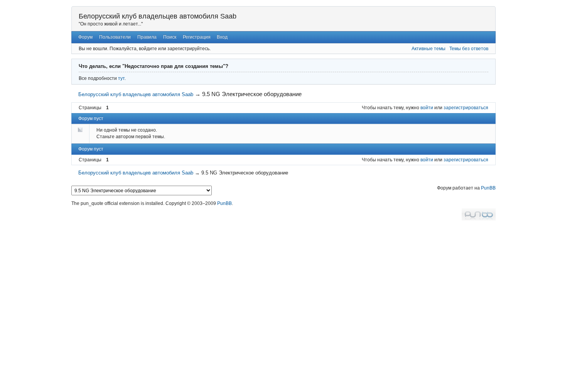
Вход (222, 37)
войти (426, 107)
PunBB (488, 188)
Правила (147, 37)
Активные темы (429, 48)
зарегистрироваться (466, 107)
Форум (85, 37)
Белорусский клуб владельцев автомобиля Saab (157, 16)
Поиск (169, 37)
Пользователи (115, 37)
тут (121, 78)
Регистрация (197, 37)
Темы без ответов (468, 48)
